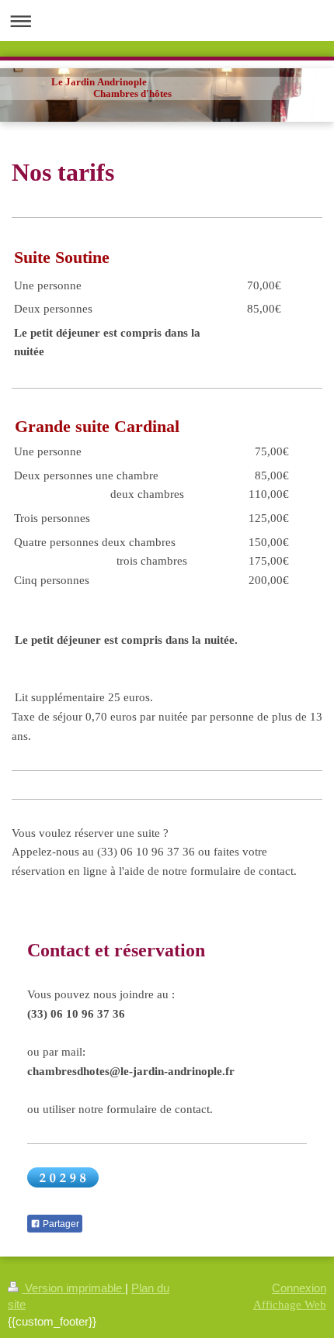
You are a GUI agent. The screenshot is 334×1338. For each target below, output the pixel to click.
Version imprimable (73, 1288)
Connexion (299, 1288)
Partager (59, 1224)
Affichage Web (289, 1304)
